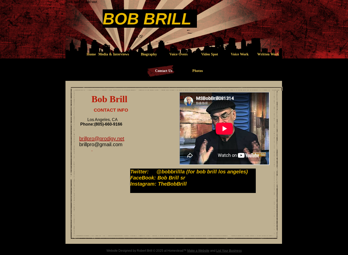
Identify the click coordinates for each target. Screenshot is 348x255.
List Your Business (229, 250)
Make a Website (198, 250)
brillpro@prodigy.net (101, 138)
